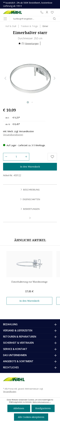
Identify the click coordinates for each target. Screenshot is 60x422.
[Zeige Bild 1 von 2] (27, 102)
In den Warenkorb (30, 166)
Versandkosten (9, 391)
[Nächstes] (54, 78)
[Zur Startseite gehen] (12, 12)
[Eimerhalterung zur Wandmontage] (29, 264)
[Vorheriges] (5, 78)
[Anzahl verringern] (6, 157)
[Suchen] (54, 18)
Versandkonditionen (13, 134)
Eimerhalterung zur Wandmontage (29, 281)
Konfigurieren (43, 408)
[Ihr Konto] (47, 12)
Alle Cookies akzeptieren (31, 417)
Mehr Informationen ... (42, 402)
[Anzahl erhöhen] (26, 157)
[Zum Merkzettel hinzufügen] (52, 157)
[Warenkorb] (56, 12)
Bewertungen (32, 43)
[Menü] (5, 18)
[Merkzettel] (52, 12)
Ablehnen (18, 408)
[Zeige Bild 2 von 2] (32, 102)
